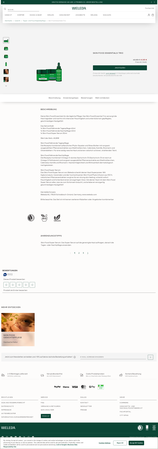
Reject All (120, 443)
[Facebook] (2, 437)
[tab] (6, 40)
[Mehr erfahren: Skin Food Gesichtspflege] (18, 329)
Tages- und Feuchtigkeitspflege (34, 21)
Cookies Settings (104, 443)
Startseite (8, 21)
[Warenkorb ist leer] (152, 15)
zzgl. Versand (110, 73)
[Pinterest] (20, 437)
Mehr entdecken (102, 98)
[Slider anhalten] (4, 2)
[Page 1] (6, 40)
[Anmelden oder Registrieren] (149, 15)
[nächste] (154, 2)
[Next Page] (6, 86)
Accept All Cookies (136, 443)
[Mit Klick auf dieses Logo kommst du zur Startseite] (79, 8)
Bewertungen (87, 98)
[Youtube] (11, 437)
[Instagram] (7, 437)
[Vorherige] (151, 2)
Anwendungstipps (70, 98)
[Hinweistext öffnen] (74, 357)
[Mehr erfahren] (30, 218)
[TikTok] (33, 437)
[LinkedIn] (15, 437)
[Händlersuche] (150, 357)
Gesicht (17, 21)
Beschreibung (54, 98)
